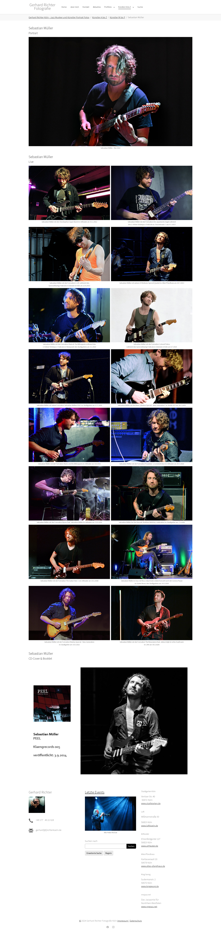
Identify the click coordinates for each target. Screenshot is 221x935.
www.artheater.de (149, 845)
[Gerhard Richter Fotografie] (42, 6)
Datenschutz (136, 920)
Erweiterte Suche (94, 853)
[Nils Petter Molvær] (110, 814)
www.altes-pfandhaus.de (153, 866)
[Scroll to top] (215, 929)
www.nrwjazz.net (149, 906)
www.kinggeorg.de (150, 886)
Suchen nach (91, 841)
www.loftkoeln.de (149, 825)
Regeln (108, 853)
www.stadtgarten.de (151, 803)
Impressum (123, 920)
